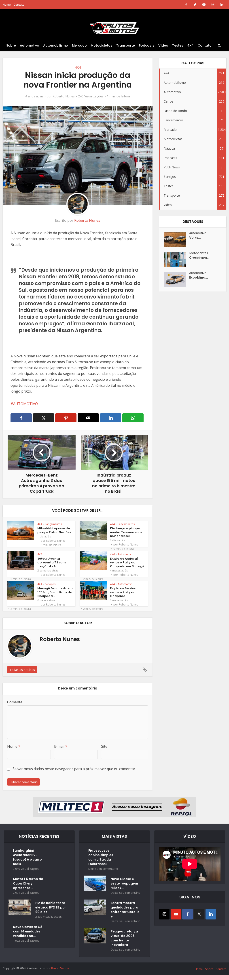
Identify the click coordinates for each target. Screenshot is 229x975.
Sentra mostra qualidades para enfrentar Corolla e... (125, 910)
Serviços (50, 584)
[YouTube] (176, 914)
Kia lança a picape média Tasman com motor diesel (126, 532)
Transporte (125, 45)
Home (7, 4)
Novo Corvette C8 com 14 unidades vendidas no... (27, 931)
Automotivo (29, 45)
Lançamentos (53, 524)
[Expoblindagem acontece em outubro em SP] (176, 279)
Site (104, 746)
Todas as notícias (22, 670)
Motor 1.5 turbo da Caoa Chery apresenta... (28, 883)
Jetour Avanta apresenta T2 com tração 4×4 (51, 562)
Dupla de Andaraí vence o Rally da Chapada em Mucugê (127, 562)
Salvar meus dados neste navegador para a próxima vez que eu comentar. (74, 768)
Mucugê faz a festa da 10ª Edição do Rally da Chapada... (55, 592)
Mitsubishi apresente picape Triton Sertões (54, 530)
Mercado (79, 45)
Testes (177, 45)
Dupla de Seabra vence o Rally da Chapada (123, 592)
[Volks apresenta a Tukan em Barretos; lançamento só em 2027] (176, 239)
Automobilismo (55, 45)
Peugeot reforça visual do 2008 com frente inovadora (124, 938)
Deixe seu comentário (103, 869)
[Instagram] (164, 914)
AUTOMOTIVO (25, 403)
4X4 (190, 45)
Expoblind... (198, 277)
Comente (14, 702)
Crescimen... (199, 257)
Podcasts (146, 45)
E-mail (60, 746)
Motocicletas (101, 45)
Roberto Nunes (64, 96)
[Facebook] (187, 914)
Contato (19, 4)
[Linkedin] (211, 914)
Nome (13, 746)
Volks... (195, 237)
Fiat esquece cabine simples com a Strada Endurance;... (100, 857)
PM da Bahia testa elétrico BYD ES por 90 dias (50, 907)
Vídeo (163, 45)
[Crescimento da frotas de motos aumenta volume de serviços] (176, 259)
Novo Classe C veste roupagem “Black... (124, 883)
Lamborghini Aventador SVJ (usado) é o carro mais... (27, 857)
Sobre (11, 45)
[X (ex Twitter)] (199, 914)
